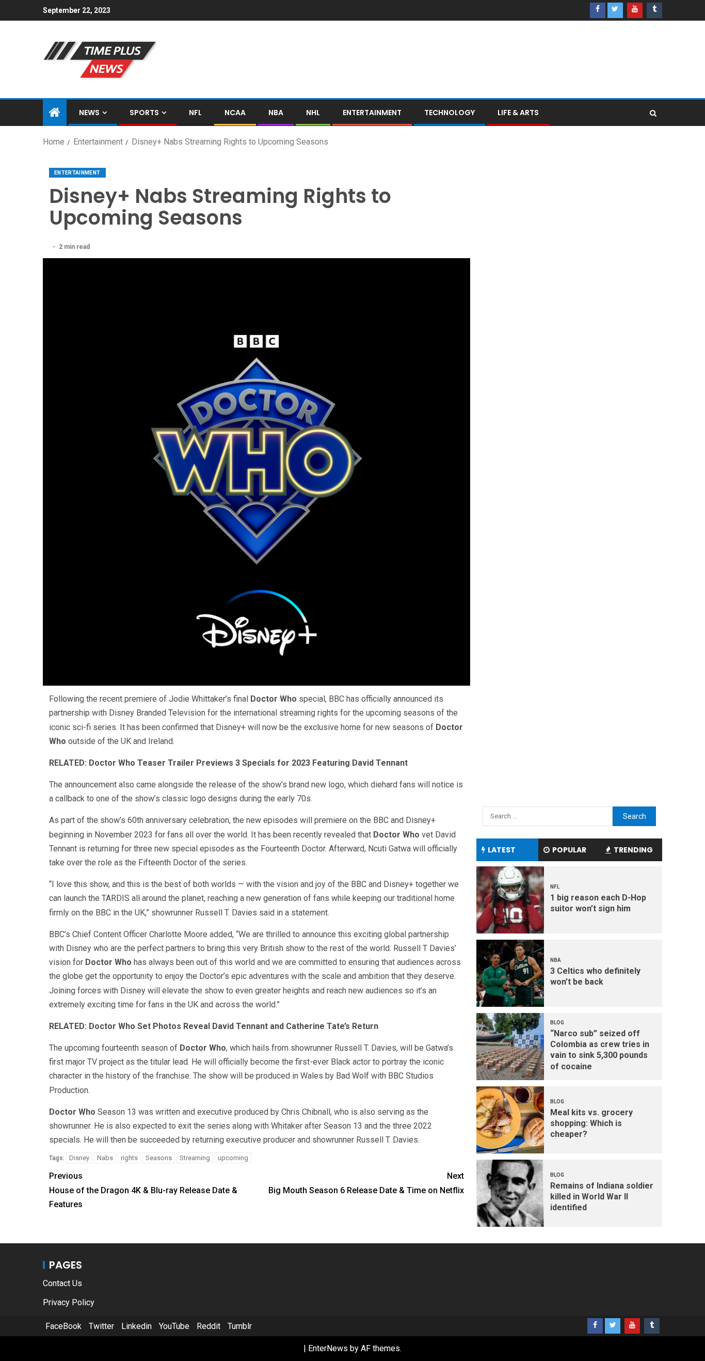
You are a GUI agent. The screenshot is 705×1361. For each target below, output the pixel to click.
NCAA (235, 112)
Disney (79, 1158)
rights (129, 1158)
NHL (313, 112)
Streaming (195, 1158)
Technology (449, 112)
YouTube (174, 1326)
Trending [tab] (633, 850)
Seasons (159, 1158)
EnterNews (328, 1348)
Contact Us (62, 1283)
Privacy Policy (68, 1302)
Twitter (101, 1326)
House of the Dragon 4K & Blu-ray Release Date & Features (143, 1190)
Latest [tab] (502, 850)
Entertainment (372, 112)
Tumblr (240, 1326)
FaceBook (63, 1326)
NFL (195, 112)
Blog (557, 1022)
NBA (275, 112)
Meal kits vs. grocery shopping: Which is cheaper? (591, 1123)
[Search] (653, 113)
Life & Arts (518, 112)
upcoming (233, 1158)
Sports (144, 112)
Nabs (105, 1158)
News (89, 112)
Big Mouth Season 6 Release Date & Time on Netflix (366, 1183)
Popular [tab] (569, 850)
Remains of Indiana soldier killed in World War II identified (601, 1197)
